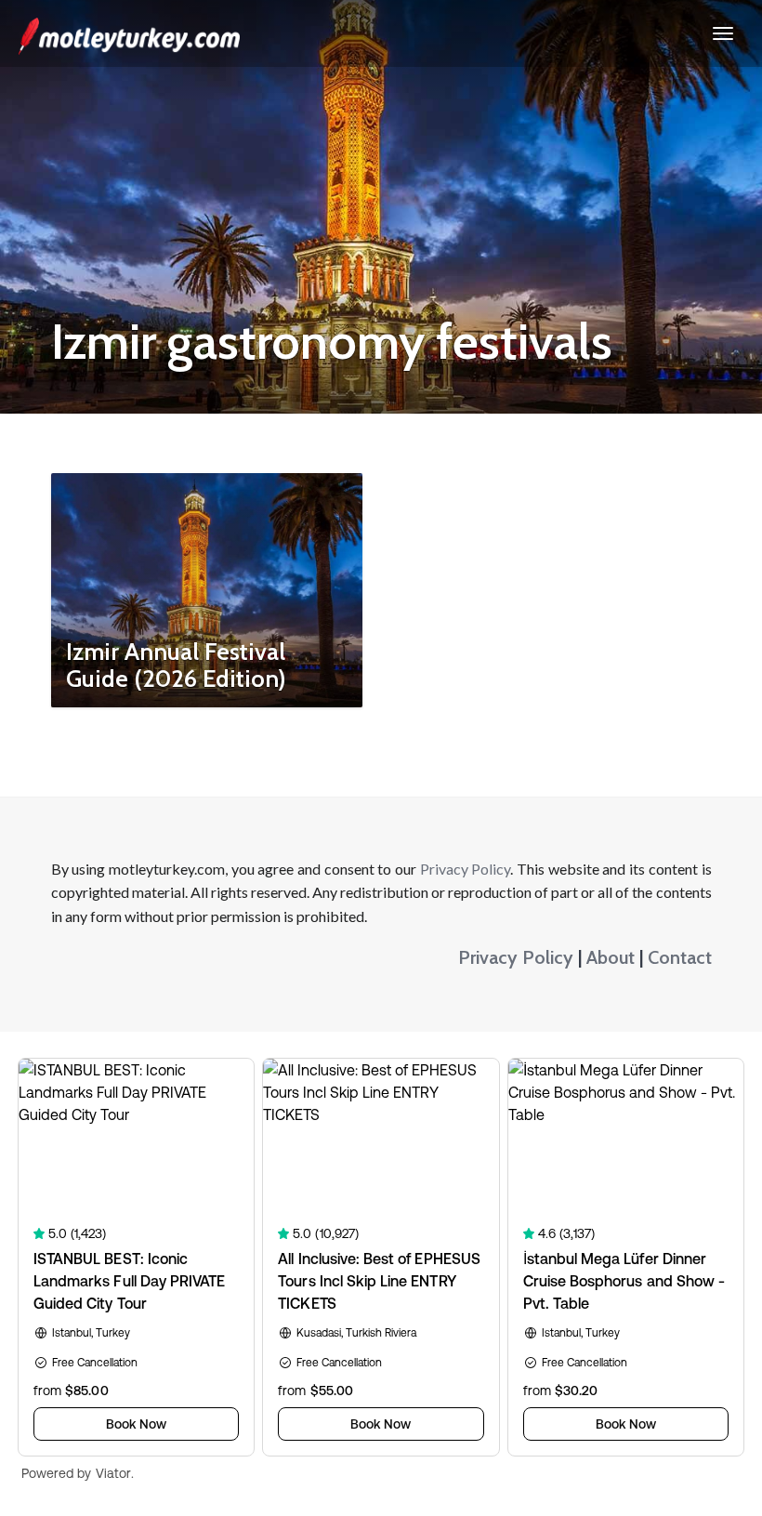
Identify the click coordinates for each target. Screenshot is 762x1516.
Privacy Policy (465, 868)
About (610, 957)
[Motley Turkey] (129, 33)
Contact (680, 957)
